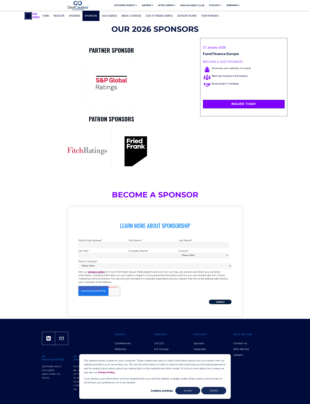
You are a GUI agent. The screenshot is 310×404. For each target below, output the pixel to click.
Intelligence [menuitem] (166, 5)
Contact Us (240, 343)
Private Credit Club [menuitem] (192, 5)
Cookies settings (162, 390)
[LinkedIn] (48, 338)
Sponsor (199, 343)
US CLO (159, 343)
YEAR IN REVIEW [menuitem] (209, 16)
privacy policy (96, 271)
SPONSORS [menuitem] (91, 16)
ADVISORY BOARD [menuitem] (187, 16)
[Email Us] (61, 338)
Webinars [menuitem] (232, 5)
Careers (238, 354)
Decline (214, 390)
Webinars (120, 349)
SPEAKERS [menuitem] (74, 16)
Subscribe (200, 349)
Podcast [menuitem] (214, 5)
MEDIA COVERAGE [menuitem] (131, 16)
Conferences (122, 343)
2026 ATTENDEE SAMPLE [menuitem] (159, 16)
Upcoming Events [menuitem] (124, 5)
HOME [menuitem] (46, 16)
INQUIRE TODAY (243, 104)
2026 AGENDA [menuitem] (109, 16)
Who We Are (241, 349)
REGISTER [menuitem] (59, 16)
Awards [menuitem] (146, 5)
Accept (188, 390)
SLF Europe (161, 349)
